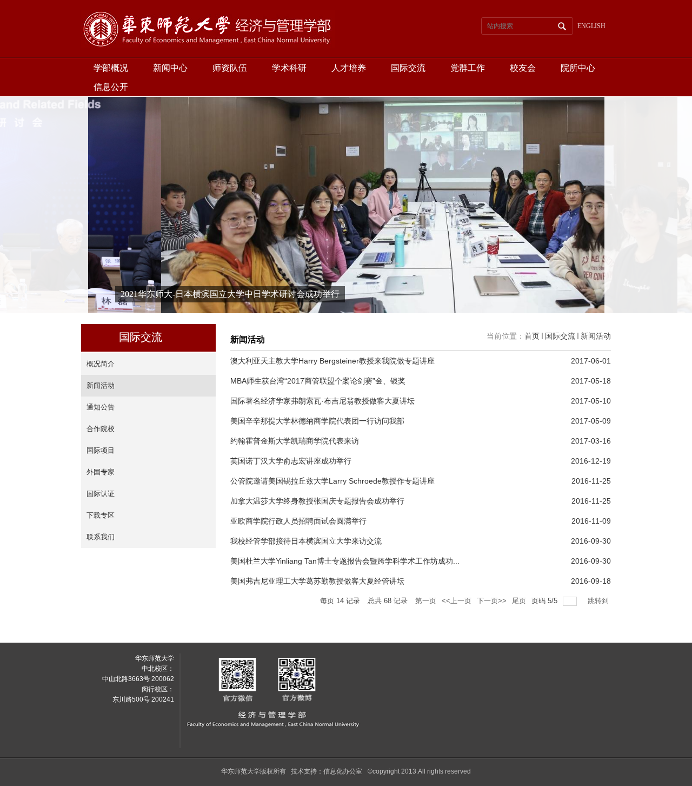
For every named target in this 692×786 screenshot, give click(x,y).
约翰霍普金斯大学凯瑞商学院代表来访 (294, 441)
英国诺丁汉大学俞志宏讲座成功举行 (290, 461)
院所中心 (578, 67)
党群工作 (467, 67)
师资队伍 (229, 67)
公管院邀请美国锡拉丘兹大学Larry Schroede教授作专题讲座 (332, 481)
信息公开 (111, 86)
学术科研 (289, 67)
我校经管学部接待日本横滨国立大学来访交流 (306, 541)
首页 (532, 336)
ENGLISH (591, 26)
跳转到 (599, 601)
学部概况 (111, 67)
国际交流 (408, 67)
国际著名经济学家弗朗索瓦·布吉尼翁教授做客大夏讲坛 (322, 401)
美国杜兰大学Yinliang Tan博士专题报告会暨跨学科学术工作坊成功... (345, 561)
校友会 (523, 67)
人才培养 (348, 67)
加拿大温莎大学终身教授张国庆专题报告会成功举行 (317, 501)
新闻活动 (596, 336)
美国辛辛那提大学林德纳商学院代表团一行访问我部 (317, 421)
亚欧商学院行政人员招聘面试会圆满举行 (298, 521)
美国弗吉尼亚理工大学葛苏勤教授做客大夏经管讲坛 (317, 581)
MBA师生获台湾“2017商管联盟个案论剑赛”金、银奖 (317, 381)
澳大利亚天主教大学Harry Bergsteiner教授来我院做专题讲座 (332, 360)
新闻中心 (170, 67)
